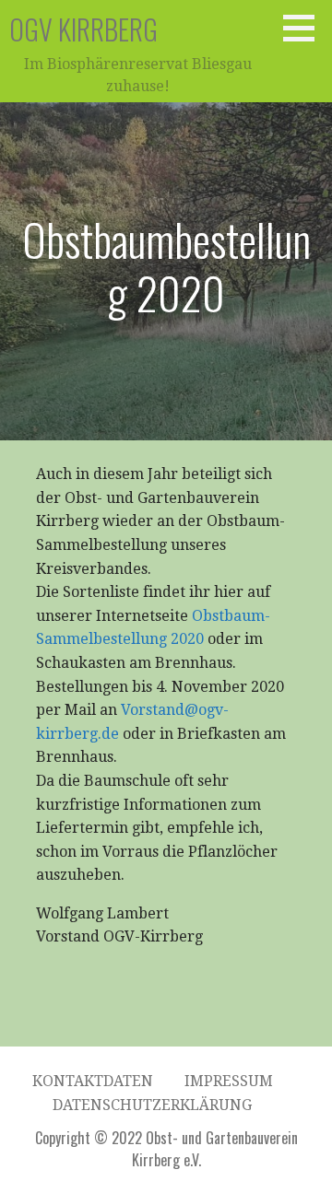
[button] (305, 28)
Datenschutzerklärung (152, 1105)
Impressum (228, 1081)
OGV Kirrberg (83, 29)
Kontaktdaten (92, 1081)
